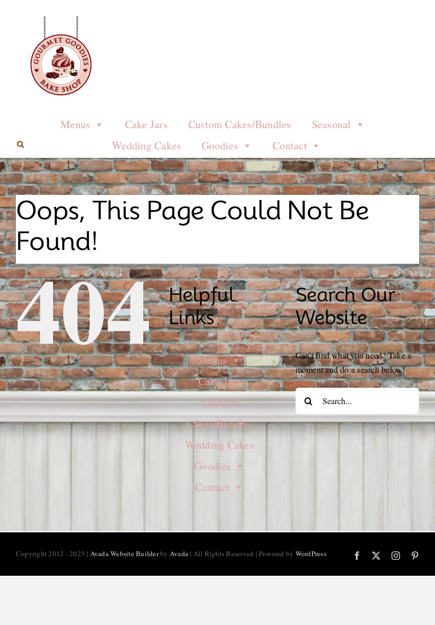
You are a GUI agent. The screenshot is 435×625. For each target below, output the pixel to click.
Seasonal (331, 124)
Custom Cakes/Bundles (239, 124)
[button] (20, 144)
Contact (290, 145)
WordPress (310, 553)
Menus (75, 124)
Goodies (220, 145)
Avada (179, 553)
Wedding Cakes (146, 145)
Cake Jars (146, 124)
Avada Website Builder (124, 553)
